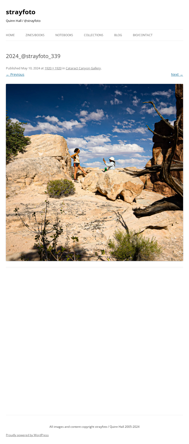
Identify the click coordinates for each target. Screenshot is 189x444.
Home (10, 35)
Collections (93, 35)
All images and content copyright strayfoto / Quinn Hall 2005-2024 (94, 427)
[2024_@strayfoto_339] (94, 172)
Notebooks (64, 35)
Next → (177, 74)
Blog (118, 35)
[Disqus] (94, 347)
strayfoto (20, 11)
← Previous (15, 74)
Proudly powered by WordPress (27, 435)
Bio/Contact (143, 35)
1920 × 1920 (53, 68)
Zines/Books (35, 35)
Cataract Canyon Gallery (83, 68)
